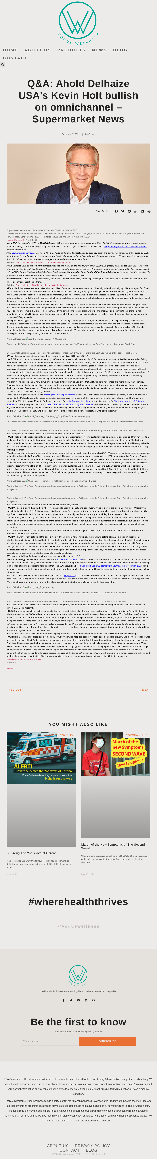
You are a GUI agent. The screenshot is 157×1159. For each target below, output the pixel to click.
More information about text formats (24, 659)
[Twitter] (71, 1000)
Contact (15, 58)
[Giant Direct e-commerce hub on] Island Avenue (69, 404)
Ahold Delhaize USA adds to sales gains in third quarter (42, 285)
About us (37, 50)
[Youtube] (78, 1000)
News (99, 50)
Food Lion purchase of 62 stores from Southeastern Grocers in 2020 (109, 566)
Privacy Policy (92, 1146)
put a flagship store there (78, 401)
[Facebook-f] (63, 1000)
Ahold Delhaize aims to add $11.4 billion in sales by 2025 (43, 262)
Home (10, 50)
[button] (2, 64)
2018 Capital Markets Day (69, 559)
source (10, 668)
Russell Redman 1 (15, 240)
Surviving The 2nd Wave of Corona (32, 853)
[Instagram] (93, 1000)
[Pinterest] (86, 1000)
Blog (120, 50)
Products (71, 50)
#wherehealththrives (78, 901)
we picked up (70, 575)
